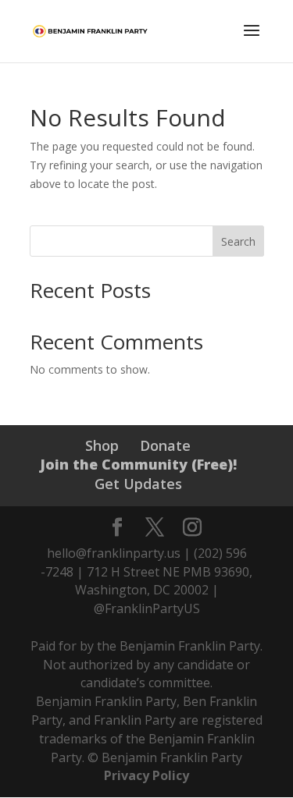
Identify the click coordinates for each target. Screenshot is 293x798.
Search (238, 241)
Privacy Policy (146, 775)
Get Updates (138, 483)
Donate (165, 445)
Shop (102, 445)
